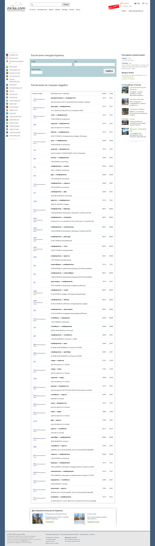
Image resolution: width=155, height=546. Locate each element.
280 (34, 336)
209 (34, 176)
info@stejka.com (25, 541)
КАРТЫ (92, 534)
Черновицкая (14, 135)
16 (34, 99)
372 (34, 430)
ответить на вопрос (128, 79)
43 (34, 107)
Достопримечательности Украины (47, 510)
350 (34, 404)
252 (34, 210)
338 (34, 387)
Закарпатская (14, 73)
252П (35, 218)
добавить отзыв (93, 522)
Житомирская (14, 70)
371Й (35, 421)
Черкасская (13, 129)
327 (34, 362)
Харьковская (14, 120)
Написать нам (127, 6)
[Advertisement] (77, 32)
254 (34, 274)
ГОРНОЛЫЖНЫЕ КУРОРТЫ (69, 534)
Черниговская (14, 132)
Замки (57, 9)
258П (35, 291)
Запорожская (14, 76)
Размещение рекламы (52, 537)
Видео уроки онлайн (52, 543)
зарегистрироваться (136, 11)
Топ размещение (51, 539)
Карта (51, 9)
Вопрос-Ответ (128, 72)
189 (34, 159)
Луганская (13, 94)
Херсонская (13, 123)
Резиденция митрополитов (55, 514)
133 (34, 150)
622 (34, 481)
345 (34, 396)
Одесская (13, 104)
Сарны (124, 58)
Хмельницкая (14, 126)
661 (34, 489)
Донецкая (13, 66)
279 (34, 319)
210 (34, 184)
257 (34, 283)
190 (34, 167)
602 (34, 464)
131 (34, 142)
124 (34, 133)
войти (124, 11)
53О (34, 125)
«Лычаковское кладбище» (137, 109)
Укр (146, 3)
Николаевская (14, 100)
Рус (138, 3)
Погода (64, 9)
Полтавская (13, 107)
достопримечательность (72, 539)
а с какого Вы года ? (128, 60)
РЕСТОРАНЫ (84, 534)
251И (35, 201)
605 (34, 472)
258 (34, 310)
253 (34, 265)
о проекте (126, 3)
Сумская (12, 113)
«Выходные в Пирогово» (137, 99)
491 (34, 455)
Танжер (125, 63)
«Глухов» (132, 119)
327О (35, 379)
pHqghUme (13, 55)
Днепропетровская (16, 62)
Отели (71, 9)
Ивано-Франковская (14, 80)
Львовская (13, 97)
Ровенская (13, 110)
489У (35, 447)
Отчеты (33, 9)
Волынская (13, 58)
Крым (11, 91)
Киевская (13, 85)
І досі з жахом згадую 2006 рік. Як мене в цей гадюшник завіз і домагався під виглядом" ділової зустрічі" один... (135, 66)
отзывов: (49, 522)
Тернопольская (15, 116)
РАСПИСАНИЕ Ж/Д (52, 534)
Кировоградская (15, 88)
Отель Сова (91, 514)
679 (34, 498)
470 (34, 438)
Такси (78, 9)
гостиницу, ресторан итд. (72, 541)
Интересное (42, 9)
